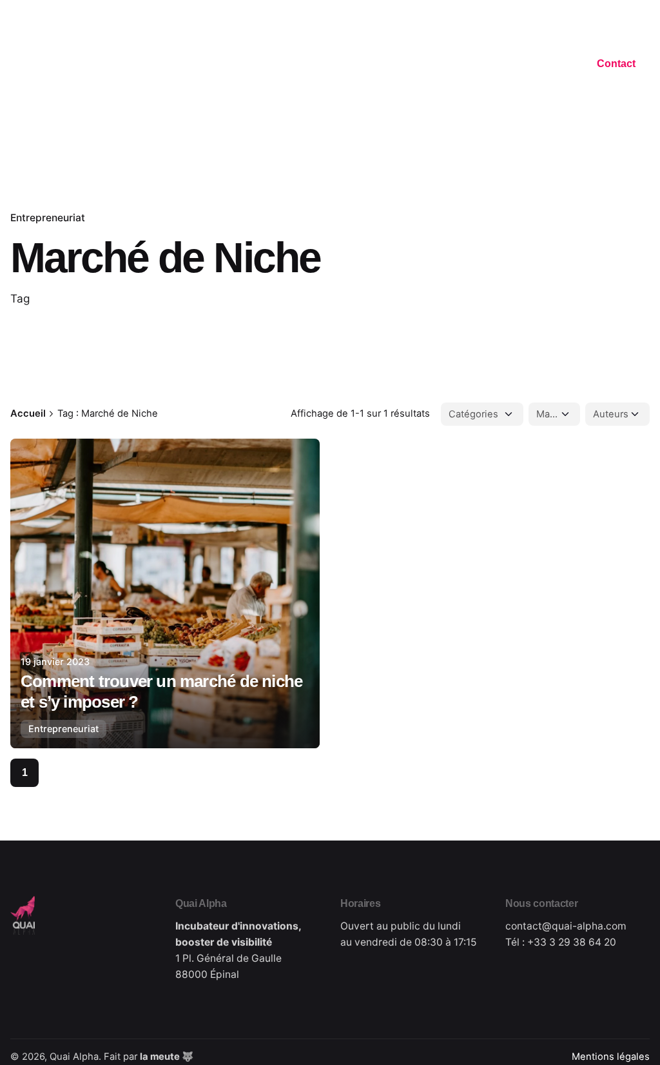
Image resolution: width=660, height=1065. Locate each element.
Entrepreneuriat (47, 218)
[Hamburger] (17, 65)
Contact (616, 63)
